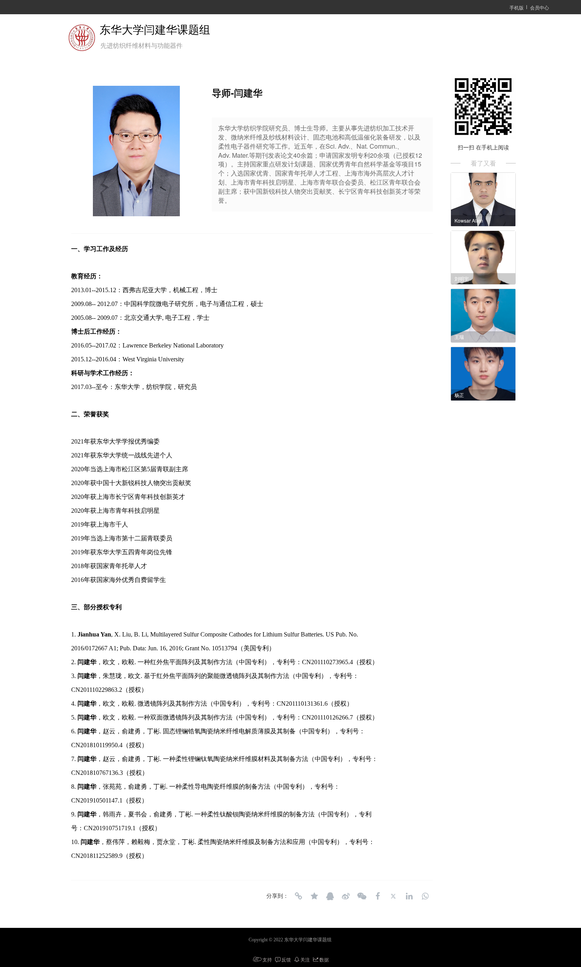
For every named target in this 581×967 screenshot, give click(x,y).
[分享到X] (393, 896)
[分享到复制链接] (298, 896)
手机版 (516, 7)
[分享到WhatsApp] (425, 896)
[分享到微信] (361, 896)
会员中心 (539, 7)
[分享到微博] (346, 896)
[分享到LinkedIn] (409, 896)
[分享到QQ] (330, 896)
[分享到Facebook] (377, 896)
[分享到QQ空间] (314, 896)
